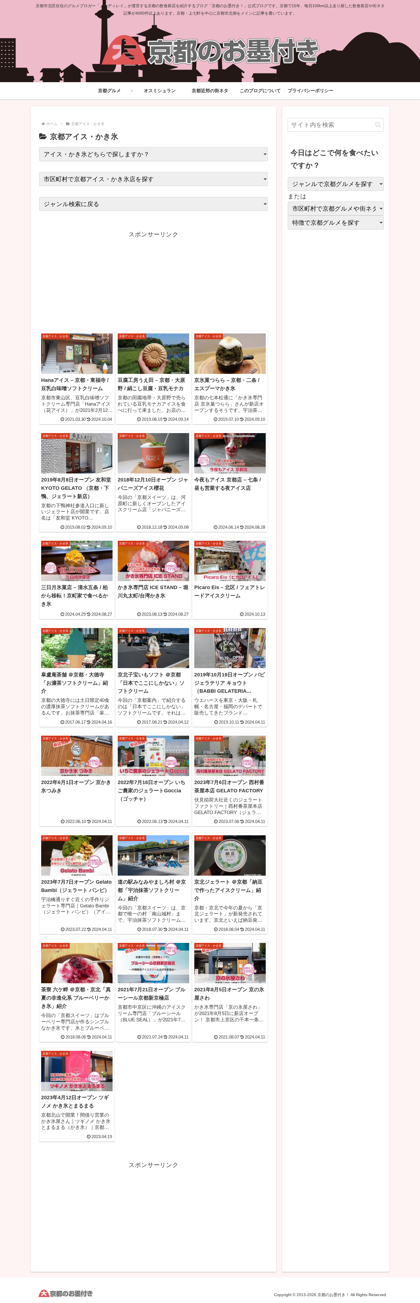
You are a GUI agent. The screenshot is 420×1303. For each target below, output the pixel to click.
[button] (378, 124)
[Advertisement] (153, 280)
